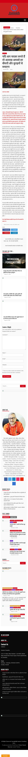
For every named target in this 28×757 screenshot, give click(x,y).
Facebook (6, 229)
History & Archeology (7, 589)
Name (4, 352)
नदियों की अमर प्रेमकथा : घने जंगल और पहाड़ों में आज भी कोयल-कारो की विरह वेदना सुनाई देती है (13, 593)
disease (8, 224)
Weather (4, 53)
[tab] (6, 517)
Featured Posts (6, 568)
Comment (5, 334)
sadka (15, 224)
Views (15, 522)
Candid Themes (16, 747)
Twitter (15, 229)
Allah (5, 224)
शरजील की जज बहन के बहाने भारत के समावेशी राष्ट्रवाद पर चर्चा (17, 552)
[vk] (14, 483)
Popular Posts (6, 517)
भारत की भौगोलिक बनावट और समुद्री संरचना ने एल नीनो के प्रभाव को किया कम (13, 317)
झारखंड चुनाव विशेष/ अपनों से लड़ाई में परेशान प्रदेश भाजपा (17, 543)
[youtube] (22, 479)
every (11, 224)
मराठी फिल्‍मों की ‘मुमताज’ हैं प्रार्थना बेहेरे (17, 619)
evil (13, 224)
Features (12, 520)
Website (4, 364)
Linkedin (14, 232)
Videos (17, 589)
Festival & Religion (18, 520)
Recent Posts (13, 517)
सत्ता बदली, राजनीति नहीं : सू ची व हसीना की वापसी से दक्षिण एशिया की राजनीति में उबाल (12, 294)
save (18, 224)
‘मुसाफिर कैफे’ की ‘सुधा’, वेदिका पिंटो (17, 609)
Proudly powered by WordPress (10, 745)
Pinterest (6, 232)
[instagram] (18, 479)
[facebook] (6, 479)
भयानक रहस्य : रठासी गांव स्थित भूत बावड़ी (17, 525)
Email (4, 358)
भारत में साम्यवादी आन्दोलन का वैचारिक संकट (14, 245)
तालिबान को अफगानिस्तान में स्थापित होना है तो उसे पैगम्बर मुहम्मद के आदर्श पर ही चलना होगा (18, 534)
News (11, 522)
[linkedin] (14, 479)
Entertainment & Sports (7, 588)
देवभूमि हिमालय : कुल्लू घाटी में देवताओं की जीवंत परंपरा (14, 496)
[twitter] (10, 479)
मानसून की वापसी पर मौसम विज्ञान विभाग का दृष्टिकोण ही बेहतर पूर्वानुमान (12, 271)
